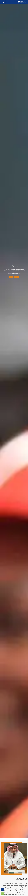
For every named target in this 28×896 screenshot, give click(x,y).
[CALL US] (2, 889)
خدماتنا (9, 278)
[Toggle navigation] (1, 2)
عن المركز (14, 278)
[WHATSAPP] (2, 893)
